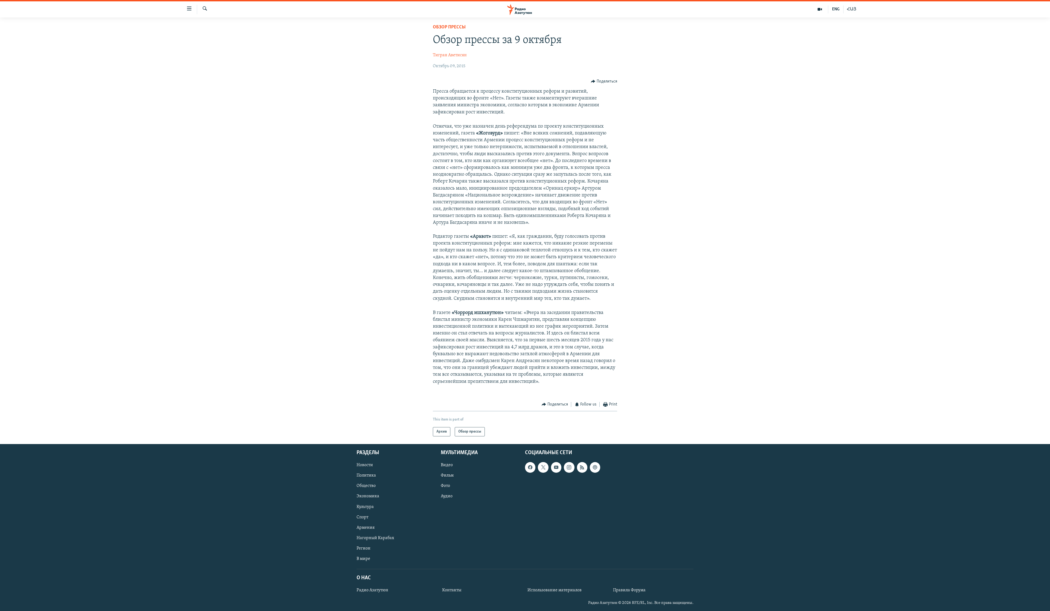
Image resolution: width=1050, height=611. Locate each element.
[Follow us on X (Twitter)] (543, 467)
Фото (445, 486)
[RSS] (582, 467)
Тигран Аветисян (450, 55)
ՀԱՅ (851, 9)
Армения (366, 527)
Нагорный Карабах (375, 538)
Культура (365, 507)
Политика (366, 476)
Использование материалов (554, 590)
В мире (363, 559)
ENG (835, 9)
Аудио (447, 496)
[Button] (604, 81)
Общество (366, 486)
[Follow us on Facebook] (530, 467)
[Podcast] (595, 467)
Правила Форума (629, 590)
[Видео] (820, 9)
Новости (365, 465)
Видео (447, 465)
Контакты (451, 590)
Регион (364, 548)
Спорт (362, 517)
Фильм (447, 476)
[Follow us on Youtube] (556, 467)
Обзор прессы (449, 27)
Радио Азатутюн (372, 590)
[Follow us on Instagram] (569, 467)
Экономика (368, 496)
